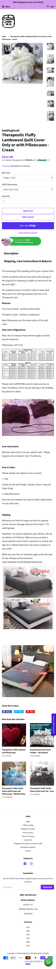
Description (11, 253)
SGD (28, 945)
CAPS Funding (28, 825)
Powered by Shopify (41, 953)
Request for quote (28, 828)
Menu (7, 6)
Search (28, 850)
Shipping (6, 165)
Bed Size (6, 172)
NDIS (28, 821)
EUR (28, 934)
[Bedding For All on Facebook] (25, 864)
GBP (28, 942)
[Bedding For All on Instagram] (31, 864)
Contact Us (28, 839)
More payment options (28, 232)
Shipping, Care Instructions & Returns (28, 261)
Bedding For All (27, 953)
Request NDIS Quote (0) (53, 725)
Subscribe (47, 887)
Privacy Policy (28, 832)
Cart (52, 6)
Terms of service (28, 836)
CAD (28, 938)
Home (4, 36)
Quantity (6, 196)
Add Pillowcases (9, 184)
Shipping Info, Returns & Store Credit (28, 843)
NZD (28, 931)
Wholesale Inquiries (28, 847)
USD (28, 927)
